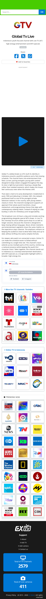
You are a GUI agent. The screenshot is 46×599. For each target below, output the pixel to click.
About (24, 539)
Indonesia (14, 264)
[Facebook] (16, 56)
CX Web (31, 595)
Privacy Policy (11, 595)
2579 (23, 566)
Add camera (23, 546)
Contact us (24, 549)
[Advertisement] (23, 91)
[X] (23, 56)
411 (23, 586)
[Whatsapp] (30, 56)
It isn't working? (37, 167)
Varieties (23, 47)
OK (42, 12)
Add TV (24, 543)
